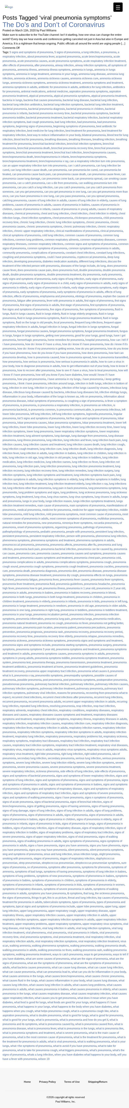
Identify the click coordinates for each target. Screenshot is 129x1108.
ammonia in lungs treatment (32, 74)
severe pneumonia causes (33, 767)
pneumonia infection (81, 614)
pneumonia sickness (15, 640)
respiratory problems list (88, 736)
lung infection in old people (54, 457)
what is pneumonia (47, 1019)
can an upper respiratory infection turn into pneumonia (35, 165)
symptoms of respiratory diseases (22, 889)
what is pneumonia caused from (94, 1024)
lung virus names (57, 496)
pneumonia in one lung (16, 610)
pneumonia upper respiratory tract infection (51, 671)
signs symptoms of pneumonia (81, 841)
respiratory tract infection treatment (76, 745)
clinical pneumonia (111, 230)
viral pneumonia (56, 932)
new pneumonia (51, 522)
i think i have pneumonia (31, 383)
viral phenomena (36, 932)
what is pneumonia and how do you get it (84, 1019)
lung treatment (24, 496)
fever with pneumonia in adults (65, 300)
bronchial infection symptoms (84, 143)
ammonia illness (27, 69)
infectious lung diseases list (81, 392)
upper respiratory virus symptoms (102, 923)
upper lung (111, 906)
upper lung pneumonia (33, 910)
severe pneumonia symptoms (67, 767)
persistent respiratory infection (47, 536)
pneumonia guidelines (69, 583)
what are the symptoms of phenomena (49, 963)
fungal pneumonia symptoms (66, 331)
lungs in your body (33, 501)
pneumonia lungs (81, 618)
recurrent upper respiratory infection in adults (88, 701)
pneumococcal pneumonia (18, 544)
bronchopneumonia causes (99, 152)
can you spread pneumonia (102, 196)
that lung (88, 893)
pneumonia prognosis (29, 631)
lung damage (62, 435)
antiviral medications (33, 91)
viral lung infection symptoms (93, 928)
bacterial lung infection (103, 100)
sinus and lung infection (58, 854)
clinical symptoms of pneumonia (22, 235)
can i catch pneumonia (81, 165)
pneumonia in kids (88, 601)
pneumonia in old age (81, 605)
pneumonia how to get (28, 588)
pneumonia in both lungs (17, 597)
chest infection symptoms (36, 217)
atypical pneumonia (40, 95)
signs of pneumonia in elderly (94, 819)
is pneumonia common (41, 409)
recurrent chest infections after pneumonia (68, 697)
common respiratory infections (45, 244)
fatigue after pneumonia (31, 300)
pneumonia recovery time (18, 636)
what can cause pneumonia (19, 971)
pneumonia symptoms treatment (90, 658)
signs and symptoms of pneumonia (99, 780)
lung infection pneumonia (55, 466)
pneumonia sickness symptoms (47, 640)
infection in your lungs (47, 387)
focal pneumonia (64, 322)
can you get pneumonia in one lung (65, 191)
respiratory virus (12, 749)
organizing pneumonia (68, 527)
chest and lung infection (55, 213)
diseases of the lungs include (78, 265)
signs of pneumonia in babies (20, 819)
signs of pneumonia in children (57, 819)
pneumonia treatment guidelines (83, 666)
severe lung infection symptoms (95, 762)
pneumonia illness (54, 588)
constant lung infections (110, 252)
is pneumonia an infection (96, 405)
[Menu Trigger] (118, 7)
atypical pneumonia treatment (108, 95)
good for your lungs (86, 335)
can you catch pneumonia (69, 187)
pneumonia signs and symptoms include (26, 645)
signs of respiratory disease (64, 828)
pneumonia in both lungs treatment (53, 597)
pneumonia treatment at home (45, 666)
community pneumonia (16, 252)
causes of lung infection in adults (47, 200)
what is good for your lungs (18, 1019)
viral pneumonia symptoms (36, 937)
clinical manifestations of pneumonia (77, 230)
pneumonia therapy (43, 662)
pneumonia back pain (27, 549)
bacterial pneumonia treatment (44, 117)
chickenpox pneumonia (88, 217)
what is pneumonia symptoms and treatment (29, 1032)
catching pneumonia (15, 200)
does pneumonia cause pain (34, 270)
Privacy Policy (47, 1081)
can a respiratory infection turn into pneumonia (97, 161)
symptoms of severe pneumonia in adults (68, 889)
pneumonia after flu (84, 544)
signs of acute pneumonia (18, 801)
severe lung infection (28, 762)
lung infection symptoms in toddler (99, 479)
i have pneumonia (92, 379)
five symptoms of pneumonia (97, 309)
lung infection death (74, 448)
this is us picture (57, 897)
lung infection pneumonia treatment (93, 466)
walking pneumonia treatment (33, 954)
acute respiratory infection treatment (104, 61)
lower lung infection (59, 427)
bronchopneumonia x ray (53, 161)
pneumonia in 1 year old (80, 588)
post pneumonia (52, 679)
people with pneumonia (80, 531)
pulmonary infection (82, 684)
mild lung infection (34, 514)
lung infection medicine (31, 461)
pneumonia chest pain (87, 557)
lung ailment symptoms (39, 435)
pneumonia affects (61, 544)
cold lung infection (53, 235)
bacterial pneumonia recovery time (49, 113)
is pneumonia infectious (106, 409)
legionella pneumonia (99, 414)
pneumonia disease (90, 570)
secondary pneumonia (61, 758)
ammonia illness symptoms (54, 69)
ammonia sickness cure (84, 78)
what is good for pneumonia (106, 1015)
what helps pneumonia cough (52, 1011)
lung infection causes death (83, 444)
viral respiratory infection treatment (98, 941)
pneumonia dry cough (65, 575)
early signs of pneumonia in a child (48, 283)
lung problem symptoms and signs (38, 492)
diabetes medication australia (60, 261)
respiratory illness (80, 719)
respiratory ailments (14, 710)
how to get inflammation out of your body (85, 366)
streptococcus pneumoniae (58, 862)
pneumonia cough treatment (71, 566)
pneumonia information (29, 618)
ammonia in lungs (82, 69)
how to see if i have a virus (72, 370)
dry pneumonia (91, 274)
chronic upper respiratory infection (34, 230)
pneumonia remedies (110, 636)
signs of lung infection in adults (75, 810)
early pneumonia (112, 274)
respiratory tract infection (74, 740)
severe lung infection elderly (58, 762)
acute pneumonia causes (32, 61)
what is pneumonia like (109, 1028)
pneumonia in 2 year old (110, 588)
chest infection (79, 213)
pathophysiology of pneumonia (21, 531)
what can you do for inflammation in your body (99, 971)
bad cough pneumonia (40, 122)
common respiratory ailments (62, 239)
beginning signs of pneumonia (34, 126)
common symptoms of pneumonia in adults (94, 248)
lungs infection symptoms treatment (94, 501)
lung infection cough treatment (20, 448)
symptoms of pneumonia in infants (23, 884)
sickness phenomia (47, 771)
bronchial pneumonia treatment (34, 152)
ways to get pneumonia (98, 954)
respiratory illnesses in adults (109, 719)
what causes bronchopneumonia (64, 976)
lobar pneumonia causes (32, 422)
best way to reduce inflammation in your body (54, 135)
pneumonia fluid (45, 583)
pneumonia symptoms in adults (86, 653)
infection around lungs (61, 383)
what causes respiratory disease (51, 993)
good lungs (105, 335)
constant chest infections (80, 252)
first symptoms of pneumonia (107, 305)
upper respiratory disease (93, 910)
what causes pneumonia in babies (48, 989)
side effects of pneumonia (110, 771)
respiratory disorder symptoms (51, 719)
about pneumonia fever (40, 56)
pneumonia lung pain (57, 618)
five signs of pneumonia (64, 309)
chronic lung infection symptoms (66, 222)
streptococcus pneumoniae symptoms (97, 862)
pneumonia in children (89, 597)
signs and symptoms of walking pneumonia (28, 797)
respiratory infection (14, 723)
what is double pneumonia (45, 1015)
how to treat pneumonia (103, 370)
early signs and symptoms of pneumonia (26, 278)
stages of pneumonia (46, 858)
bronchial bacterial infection (49, 143)
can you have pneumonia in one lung (32, 196)
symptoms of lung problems (19, 875)
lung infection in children (91, 453)
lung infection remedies (72, 470)
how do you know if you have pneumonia (56, 353)
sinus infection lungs (85, 854)
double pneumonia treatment (64, 274)
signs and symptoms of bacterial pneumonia (29, 775)
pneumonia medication (106, 618)
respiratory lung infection (29, 736)
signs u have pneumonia (42, 845)
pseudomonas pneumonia (18, 684)
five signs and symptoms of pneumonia (26, 309)
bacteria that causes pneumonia (42, 100)
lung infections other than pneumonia (29, 488)
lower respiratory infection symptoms (76, 431)
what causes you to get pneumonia (55, 998)
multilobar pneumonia (110, 518)
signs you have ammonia (73, 845)
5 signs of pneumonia (67, 52)
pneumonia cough (100, 562)
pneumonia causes (48, 553)
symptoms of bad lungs (28, 871)
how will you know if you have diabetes (59, 374)
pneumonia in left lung (114, 601)
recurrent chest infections (26, 697)
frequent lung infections (89, 322)
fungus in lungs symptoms (28, 335)
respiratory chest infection (42, 710)
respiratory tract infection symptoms (33, 745)
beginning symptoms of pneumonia (74, 126)
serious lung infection (88, 758)
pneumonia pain (12, 627)
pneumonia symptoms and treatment (77, 649)
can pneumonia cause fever (103, 174)
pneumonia (42, 544)
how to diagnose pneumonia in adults (37, 366)
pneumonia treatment (99, 662)
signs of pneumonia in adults (106, 814)
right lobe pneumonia (47, 753)
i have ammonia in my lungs (63, 379)
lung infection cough (113, 444)
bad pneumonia (86, 122)
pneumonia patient (65, 627)
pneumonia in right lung (45, 610)
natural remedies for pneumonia (21, 522)
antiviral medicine (57, 91)
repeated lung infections (34, 706)
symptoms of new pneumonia (53, 875)
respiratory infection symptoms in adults (78, 732)
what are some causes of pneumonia (47, 958)
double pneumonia (90, 270)
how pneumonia (12, 361)
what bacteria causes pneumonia (30, 967)
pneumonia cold (111, 557)
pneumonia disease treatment (33, 575)
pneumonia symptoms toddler (52, 658)
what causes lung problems (89, 984)
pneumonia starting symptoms (69, 645)
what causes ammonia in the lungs (23, 976)
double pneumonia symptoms (28, 274)
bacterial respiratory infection (80, 117)
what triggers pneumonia (73, 1050)
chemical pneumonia (27, 213)
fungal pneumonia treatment (101, 331)
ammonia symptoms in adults (20, 87)
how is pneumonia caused (43, 357)
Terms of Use (72, 1081)
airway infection (64, 65)
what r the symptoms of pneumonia (31, 1045)
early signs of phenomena (100, 278)
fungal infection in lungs (53, 326)
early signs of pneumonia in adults (90, 283)
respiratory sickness (115, 736)
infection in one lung (21, 387)
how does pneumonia (94, 353)
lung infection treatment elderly (66, 483)
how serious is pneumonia (38, 361)
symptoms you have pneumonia (47, 893)
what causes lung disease (101, 980)
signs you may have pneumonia (48, 849)
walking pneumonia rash (87, 950)
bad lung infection (65, 122)
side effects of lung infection (76, 771)
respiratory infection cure (75, 723)
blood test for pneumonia (28, 139)
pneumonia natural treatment (20, 623)
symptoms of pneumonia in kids (63, 884)
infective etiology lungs (112, 392)
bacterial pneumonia (15, 108)
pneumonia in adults (15, 592)
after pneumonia (44, 65)
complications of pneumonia (47, 252)
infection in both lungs (88, 383)
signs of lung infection (42, 810)
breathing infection (104, 139)
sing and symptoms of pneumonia (22, 854)
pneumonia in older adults (110, 605)
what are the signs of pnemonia (89, 958)
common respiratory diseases (97, 239)
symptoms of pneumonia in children (53, 880)
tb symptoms (74, 893)
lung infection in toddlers (86, 457)
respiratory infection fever (17, 727)
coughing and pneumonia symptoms (24, 257)
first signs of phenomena (98, 300)
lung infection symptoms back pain (94, 475)
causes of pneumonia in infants (31, 209)
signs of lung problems (108, 810)
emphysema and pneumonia (57, 296)
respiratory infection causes (43, 723)
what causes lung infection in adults (50, 984)
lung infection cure (50, 448)
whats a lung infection (40, 1054)
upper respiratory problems (31, 923)
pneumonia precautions (91, 627)
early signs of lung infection (68, 278)
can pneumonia (57, 169)
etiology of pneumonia (88, 296)
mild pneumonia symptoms (62, 514)
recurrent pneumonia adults (45, 701)
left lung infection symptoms (68, 414)
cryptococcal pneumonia (91, 257)
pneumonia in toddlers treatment (108, 610)
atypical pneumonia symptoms (72, 95)
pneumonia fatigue (26, 579)
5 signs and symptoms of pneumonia (31, 52)
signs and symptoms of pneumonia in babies (75, 784)
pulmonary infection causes (111, 684)
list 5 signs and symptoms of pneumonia (41, 418)
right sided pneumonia (97, 753)
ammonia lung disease (92, 74)
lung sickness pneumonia (94, 492)
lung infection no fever (85, 461)
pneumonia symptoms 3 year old (35, 649)
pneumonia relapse (85, 636)
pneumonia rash (53, 631)
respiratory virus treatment (18, 753)
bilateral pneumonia (94, 135)
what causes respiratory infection (90, 993)
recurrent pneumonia (15, 701)
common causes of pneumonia (83, 235)
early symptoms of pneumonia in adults (80, 291)
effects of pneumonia (26, 296)
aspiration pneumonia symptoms (88, 91)
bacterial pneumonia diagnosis (46, 108)
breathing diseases (56, 139)
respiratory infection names (85, 727)
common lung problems (29, 239)
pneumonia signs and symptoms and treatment (94, 640)
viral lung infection (30, 928)
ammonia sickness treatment (64, 82)
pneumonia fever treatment (18, 583)
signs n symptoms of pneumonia (104, 797)
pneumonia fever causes (74, 579)
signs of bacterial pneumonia (51, 801)
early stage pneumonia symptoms (91, 287)
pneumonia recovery (76, 631)
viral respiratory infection (99, 937)
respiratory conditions (71, 710)
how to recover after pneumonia (36, 370)
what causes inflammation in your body (62, 980)
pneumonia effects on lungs (96, 575)
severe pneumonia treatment (103, 767)
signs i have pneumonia (69, 797)
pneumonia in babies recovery (72, 592)
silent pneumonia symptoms (106, 849)
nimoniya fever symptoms (77, 522)
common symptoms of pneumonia (47, 248)
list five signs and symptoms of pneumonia (91, 418)
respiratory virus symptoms (70, 749)
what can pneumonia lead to (53, 971)
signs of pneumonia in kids (44, 823)
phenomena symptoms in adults (95, 540)
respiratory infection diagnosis (109, 723)
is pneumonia (28, 405)
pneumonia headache (97, 583)
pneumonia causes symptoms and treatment (46, 557)
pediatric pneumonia (52, 531)
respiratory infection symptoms (35, 732)
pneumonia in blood (103, 592)
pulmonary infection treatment (57, 688)
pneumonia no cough (50, 623)
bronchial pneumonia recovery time (72, 148)
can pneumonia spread (88, 178)
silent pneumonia (78, 849)
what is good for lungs (75, 1015)
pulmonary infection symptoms (21, 688)
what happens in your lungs (33, 1006)
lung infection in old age (23, 457)
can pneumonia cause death (69, 174)
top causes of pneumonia (113, 897)
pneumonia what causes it (93, 671)
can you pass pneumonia (70, 196)
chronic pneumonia (97, 222)
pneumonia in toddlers (74, 610)
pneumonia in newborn (53, 605)
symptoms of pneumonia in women (103, 884)
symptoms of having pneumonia (62, 871)
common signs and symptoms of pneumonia (91, 244)
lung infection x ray (96, 483)
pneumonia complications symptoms (67, 562)
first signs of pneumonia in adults (39, 305)
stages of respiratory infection (77, 858)
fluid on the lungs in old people (34, 322)
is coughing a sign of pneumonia (84, 400)
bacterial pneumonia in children (85, 108)
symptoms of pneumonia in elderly (95, 880)
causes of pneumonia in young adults (74, 209)
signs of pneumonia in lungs (78, 823)
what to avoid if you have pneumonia (75, 1045)
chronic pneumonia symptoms (44, 226)
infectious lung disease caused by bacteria (38, 392)
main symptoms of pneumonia (87, 505)
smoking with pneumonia (17, 858)
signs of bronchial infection (86, 801)
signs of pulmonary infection (30, 828)
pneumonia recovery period (106, 631)
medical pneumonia (29, 509)
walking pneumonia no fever (54, 950)
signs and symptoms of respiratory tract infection (42, 793)
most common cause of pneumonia (100, 514)
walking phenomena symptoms (50, 945)
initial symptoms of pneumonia (45, 400)
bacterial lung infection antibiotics (22, 104)
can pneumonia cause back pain (31, 174)
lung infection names (58, 461)
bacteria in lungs (12, 100)
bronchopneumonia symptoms (88, 156)
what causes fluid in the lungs (20, 980)
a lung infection (90, 52)
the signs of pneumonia (16, 897)
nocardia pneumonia (106, 522)
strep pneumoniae (29, 862)
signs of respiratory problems (56, 832)
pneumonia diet (67, 570)
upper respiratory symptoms (64, 923)
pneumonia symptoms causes (48, 653)
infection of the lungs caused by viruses (85, 387)
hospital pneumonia (97, 339)
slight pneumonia (109, 854)
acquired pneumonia (68, 56)
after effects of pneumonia (18, 65)
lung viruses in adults (107, 496)
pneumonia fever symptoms (107, 579)
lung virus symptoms (81, 496)
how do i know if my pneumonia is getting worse (45, 348)
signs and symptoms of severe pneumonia (97, 793)
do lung (101, 265)
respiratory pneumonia (59, 736)
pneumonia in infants (63, 601)
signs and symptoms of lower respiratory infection (85, 775)
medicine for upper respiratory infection (95, 509)
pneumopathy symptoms (78, 675)
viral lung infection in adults (58, 928)
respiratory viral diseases (112, 745)
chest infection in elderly (103, 213)
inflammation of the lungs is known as (56, 396)
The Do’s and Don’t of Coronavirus (54, 24)
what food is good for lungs (30, 1002)
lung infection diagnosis (102, 448)
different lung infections (92, 261)
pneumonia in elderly (37, 601)
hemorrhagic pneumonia (31, 339)
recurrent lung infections (108, 697)
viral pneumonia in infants (83, 932)
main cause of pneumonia (52, 505)
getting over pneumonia (60, 335)
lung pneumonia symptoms (104, 488)
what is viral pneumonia (62, 1041)
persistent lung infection (109, 531)
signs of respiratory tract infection (93, 832)
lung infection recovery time (41, 470)
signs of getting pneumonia (43, 806)
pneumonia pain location (38, 627)
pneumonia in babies (40, 592)
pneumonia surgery (100, 645)
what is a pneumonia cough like (90, 1011)
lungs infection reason (59, 501)
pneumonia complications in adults (23, 562)
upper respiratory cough (62, 910)
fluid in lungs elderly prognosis (79, 313)
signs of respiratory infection (98, 828)
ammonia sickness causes (53, 78)
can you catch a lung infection (35, 187)
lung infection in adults (33, 453)
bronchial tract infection (68, 152)
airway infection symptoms (90, 65)
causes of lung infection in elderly (88, 200)
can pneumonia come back (57, 178)
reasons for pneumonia (70, 692)
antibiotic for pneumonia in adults (58, 87)
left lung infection (40, 414)
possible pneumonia (29, 679)
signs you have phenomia (105, 845)
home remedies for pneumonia (66, 339)
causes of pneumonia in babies (71, 204)
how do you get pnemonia (90, 348)
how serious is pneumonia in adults (77, 361)
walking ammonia (20, 945)
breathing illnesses (80, 139)
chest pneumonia (62, 217)
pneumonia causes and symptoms (81, 553)
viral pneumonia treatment (68, 937)
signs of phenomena (15, 814)
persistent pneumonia (15, 536)
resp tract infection (104, 706)
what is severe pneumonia (71, 1032)
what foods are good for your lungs (67, 1002)
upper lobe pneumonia (89, 906)
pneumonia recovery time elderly (53, 636)
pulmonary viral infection (41, 692)
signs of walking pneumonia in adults (39, 841)
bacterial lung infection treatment (103, 104)
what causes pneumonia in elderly (90, 989)
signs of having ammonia (75, 806)
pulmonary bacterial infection (52, 684)
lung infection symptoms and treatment (49, 475)
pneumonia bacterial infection (58, 549)
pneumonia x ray (24, 675)
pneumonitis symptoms (49, 675)
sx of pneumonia (37, 867)
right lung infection (72, 753)
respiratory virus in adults (38, 749)
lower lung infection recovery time (92, 427)
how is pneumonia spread (75, 357)
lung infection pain (28, 466)
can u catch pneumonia (31, 183)
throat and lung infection (82, 897)
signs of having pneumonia (108, 806)
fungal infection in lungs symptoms (89, 326)
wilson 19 (44, 1059)
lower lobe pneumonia (33, 427)
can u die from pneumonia (61, 183)
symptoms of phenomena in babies (93, 875)
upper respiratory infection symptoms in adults (67, 919)
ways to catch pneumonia (67, 954)
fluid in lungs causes (22, 313)
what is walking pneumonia (93, 1041)
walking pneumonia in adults (20, 950)
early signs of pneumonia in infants (49, 287)
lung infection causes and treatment (44, 444)
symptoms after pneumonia (64, 867)
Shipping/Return (97, 1081)
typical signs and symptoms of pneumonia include (45, 906)
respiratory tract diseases (44, 740)
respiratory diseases (98, 710)
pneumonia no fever (76, 623)
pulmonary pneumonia (89, 688)
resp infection (84, 706)
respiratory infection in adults (51, 727)
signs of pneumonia (76, 814)
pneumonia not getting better (106, 623)
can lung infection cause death (29, 169)
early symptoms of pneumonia (38, 291)
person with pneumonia (80, 536)
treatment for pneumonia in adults (22, 902)
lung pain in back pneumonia (70, 488)
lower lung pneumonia (40, 431)
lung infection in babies (62, 453)
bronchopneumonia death (18, 156)
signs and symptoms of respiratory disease (57, 788)
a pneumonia (108, 52)
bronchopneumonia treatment (20, 161)
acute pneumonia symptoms (65, 61)
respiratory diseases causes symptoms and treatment (60, 714)
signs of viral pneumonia (82, 836)
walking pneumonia (82, 945)
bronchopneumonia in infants (51, 156)
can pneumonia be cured (83, 169)
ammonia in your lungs (63, 74)
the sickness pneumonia (109, 893)
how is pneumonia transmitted (110, 357)
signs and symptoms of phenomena (56, 780)
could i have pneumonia (61, 257)
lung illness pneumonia (31, 440)
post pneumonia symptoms (79, 679)
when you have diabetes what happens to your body (85, 1054)
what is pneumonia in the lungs (76, 1028)
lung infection (54, 440)
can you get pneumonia (29, 191)
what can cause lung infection (105, 967)
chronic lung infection (32, 222)
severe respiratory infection (19, 771)
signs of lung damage (15, 810)
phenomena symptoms (16, 540)
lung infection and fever (77, 440)
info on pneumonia (91, 396)
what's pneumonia (100, 1050)
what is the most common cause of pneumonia (44, 1037)
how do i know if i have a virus (43, 344)
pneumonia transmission (70, 662)
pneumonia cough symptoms (36, 566)
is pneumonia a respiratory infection (59, 405)
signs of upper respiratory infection (46, 836)
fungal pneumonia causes (32, 331)
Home (27, 1081)
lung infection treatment (33, 483)
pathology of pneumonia (97, 527)
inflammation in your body (18, 396)
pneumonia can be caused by (94, 549)
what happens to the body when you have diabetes (81, 1006)
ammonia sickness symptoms (27, 82)
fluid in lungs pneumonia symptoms (38, 318)
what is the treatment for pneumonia (95, 1037)
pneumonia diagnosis (44, 570)
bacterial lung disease (76, 100)
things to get (39, 897)
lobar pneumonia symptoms (64, 422)
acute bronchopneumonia (97, 56)
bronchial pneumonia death (33, 148)
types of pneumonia (83, 902)
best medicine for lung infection (45, 130)
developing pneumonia (27, 261)
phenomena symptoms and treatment (53, 540)
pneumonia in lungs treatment (20, 605)
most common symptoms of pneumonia (73, 518)
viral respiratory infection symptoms (56, 941)
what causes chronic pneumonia (104, 976)
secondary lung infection (31, 758)
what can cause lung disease (69, 967)
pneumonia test (21, 662)
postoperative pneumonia (112, 679)
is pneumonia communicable (74, 409)
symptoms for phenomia (96, 867)
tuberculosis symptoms (57, 902)
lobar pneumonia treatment (98, 422)
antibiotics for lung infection (95, 87)
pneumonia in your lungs (17, 614)
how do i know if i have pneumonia (82, 344)
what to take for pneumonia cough (37, 1050)
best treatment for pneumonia (83, 130)
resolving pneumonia (62, 706)
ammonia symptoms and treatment (102, 82)
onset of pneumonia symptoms (35, 527)
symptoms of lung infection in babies (104, 871)
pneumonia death (19, 570)
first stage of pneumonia (74, 305)
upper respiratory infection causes (45, 915)
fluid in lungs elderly (48, 313)
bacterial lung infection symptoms (63, 104)
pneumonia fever (49, 579)
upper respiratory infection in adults (87, 915)
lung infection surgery (100, 470)
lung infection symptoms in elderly (57, 479)
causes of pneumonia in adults (33, 204)
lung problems (68, 492)
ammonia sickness (25, 78)
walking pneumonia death (110, 945)
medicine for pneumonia (56, 509)
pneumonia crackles (102, 566)
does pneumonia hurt (65, 270)
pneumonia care (25, 553)
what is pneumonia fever (41, 1028)
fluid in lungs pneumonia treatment (81, 318)
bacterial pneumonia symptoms (89, 113)
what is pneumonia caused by (56, 1024)
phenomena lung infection (111, 536)
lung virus (40, 496)
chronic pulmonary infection (79, 226)
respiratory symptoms (15, 740)
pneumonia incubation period (50, 614)
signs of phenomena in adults (45, 814)
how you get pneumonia (31, 379)
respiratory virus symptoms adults (107, 749)
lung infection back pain (107, 440)
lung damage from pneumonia (89, 435)
